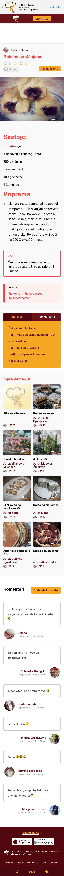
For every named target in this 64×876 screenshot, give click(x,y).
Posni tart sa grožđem (24, 347)
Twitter (21, 862)
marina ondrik (27, 704)
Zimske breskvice (17, 451)
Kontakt (27, 854)
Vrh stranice (30, 832)
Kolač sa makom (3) (47, 497)
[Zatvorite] (3, 7)
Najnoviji (17, 316)
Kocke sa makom (47, 405)
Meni (32, 871)
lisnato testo (21, 297)
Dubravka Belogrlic (33, 671)
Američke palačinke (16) (17, 545)
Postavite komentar (46, 590)
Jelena (23, 50)
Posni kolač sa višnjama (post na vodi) (32, 334)
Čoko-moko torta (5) (22, 328)
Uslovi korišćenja (49, 851)
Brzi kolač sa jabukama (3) (17, 497)
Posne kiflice (17, 341)
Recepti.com (6, 853)
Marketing (16, 854)
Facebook (10, 862)
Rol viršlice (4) (18, 360)
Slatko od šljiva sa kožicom (27, 354)
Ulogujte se (41, 18)
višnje (16, 293)
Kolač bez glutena (47, 545)
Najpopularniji (46, 316)
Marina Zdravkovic (33, 737)
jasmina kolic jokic (30, 770)
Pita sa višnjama (17, 405)
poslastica (35, 293)
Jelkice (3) (47, 451)
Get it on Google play (44, 841)
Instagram (42, 862)
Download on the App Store (22, 841)
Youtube (30, 862)
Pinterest (54, 862)
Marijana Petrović (34, 809)
